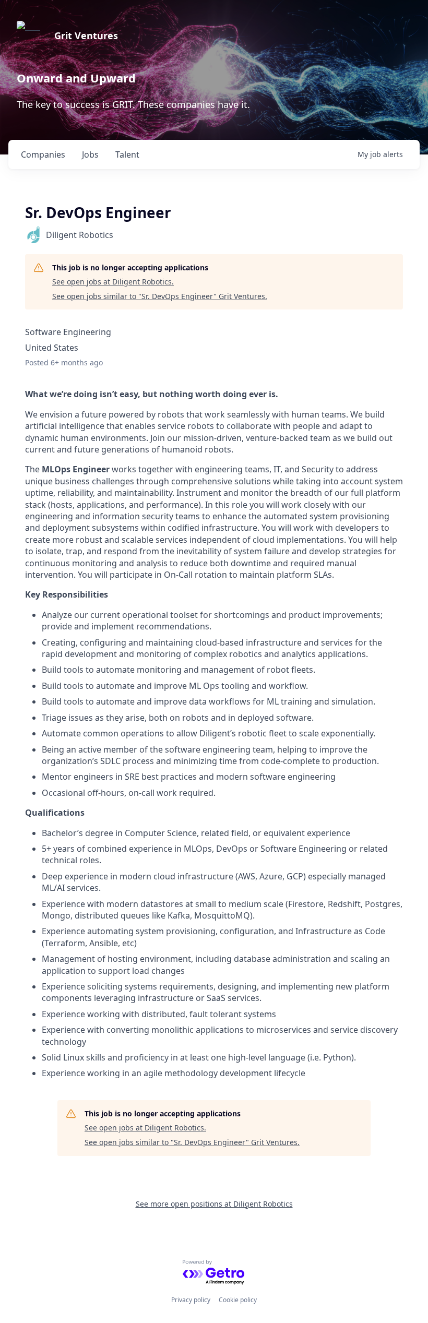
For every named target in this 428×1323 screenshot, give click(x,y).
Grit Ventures (86, 35)
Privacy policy (190, 1299)
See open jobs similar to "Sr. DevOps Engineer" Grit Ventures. (159, 296)
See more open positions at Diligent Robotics (214, 1204)
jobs (90, 154)
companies (43, 154)
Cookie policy (238, 1299)
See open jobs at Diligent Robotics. (113, 282)
